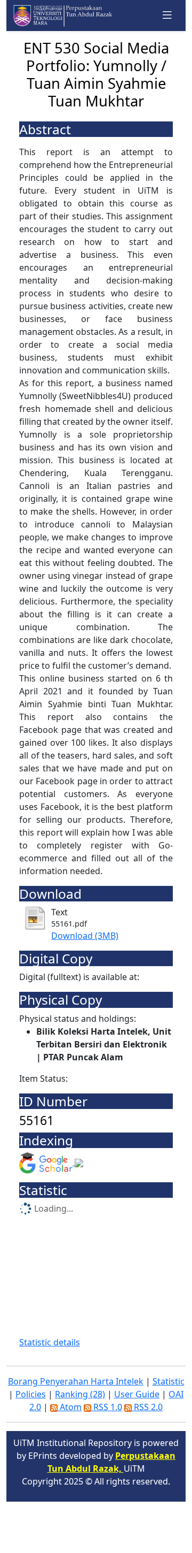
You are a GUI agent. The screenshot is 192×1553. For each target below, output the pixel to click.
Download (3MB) (84, 936)
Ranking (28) (80, 1394)
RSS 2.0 (147, 1407)
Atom (70, 1407)
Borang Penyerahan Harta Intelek (75, 1381)
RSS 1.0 (106, 1407)
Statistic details (49, 1342)
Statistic (169, 1381)
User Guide (136, 1394)
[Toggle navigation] (167, 15)
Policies (30, 1394)
